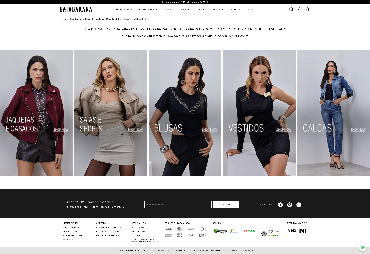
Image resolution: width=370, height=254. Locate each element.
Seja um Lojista (70, 231)
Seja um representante (74, 235)
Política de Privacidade (108, 235)
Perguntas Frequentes (107, 231)
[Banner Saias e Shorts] (110, 113)
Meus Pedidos (138, 231)
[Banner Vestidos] (259, 113)
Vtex (292, 231)
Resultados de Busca (80, 19)
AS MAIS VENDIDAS (148, 9)
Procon (243, 230)
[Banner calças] (333, 113)
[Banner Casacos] (36, 113)
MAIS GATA (217, 9)
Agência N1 (302, 231)
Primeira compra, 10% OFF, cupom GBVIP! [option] (185, 2)
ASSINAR (226, 204)
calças (201, 9)
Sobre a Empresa (71, 228)
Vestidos (185, 9)
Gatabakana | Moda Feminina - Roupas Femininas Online (120, 19)
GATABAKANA (76, 9)
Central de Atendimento (108, 228)
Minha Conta (137, 228)
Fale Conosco (138, 235)
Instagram (289, 204)
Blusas (169, 9)
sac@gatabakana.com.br (143, 239)
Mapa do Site (69, 239)
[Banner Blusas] (185, 113)
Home (63, 19)
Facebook (280, 204)
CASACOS (235, 9)
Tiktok (298, 204)
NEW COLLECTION (122, 9)
